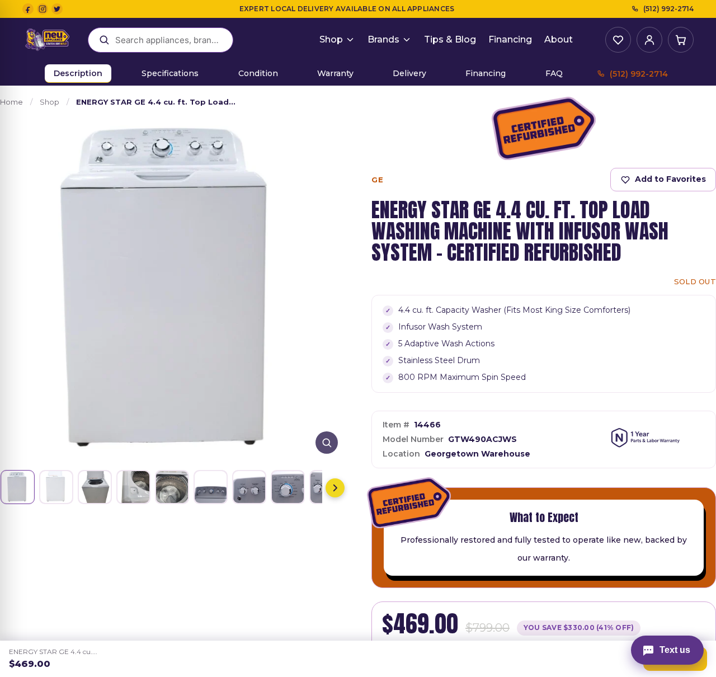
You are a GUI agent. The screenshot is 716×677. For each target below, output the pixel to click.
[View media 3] (95, 487)
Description (78, 73)
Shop (331, 39)
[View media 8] (288, 487)
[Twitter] (57, 9)
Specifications (170, 73)
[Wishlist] (618, 40)
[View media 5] (172, 487)
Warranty (335, 73)
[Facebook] (28, 9)
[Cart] (681, 40)
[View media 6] (211, 487)
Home (11, 101)
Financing (510, 39)
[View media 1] (18, 487)
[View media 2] (56, 487)
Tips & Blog (450, 39)
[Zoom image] (326, 442)
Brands (383, 39)
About (558, 39)
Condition (258, 73)
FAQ (554, 73)
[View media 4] (133, 487)
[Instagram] (42, 9)
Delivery (409, 73)
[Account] (649, 40)
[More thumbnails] (335, 487)
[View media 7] (249, 487)
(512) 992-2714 (668, 8)
